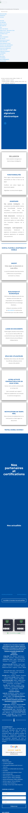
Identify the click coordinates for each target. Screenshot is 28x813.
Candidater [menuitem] (3, 57)
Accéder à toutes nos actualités (14, 600)
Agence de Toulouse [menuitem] (5, 32)
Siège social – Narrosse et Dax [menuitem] (7, 30)
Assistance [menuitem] (2, 15)
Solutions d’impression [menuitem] (5, 46)
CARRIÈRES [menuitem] (3, 53)
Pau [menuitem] (1, 27)
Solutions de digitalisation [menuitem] (6, 45)
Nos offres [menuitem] (2, 56)
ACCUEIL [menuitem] (2, 20)
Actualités (5, 770)
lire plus (3, 548)
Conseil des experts (6, 573)
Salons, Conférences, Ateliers (8, 535)
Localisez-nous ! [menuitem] (4, 33)
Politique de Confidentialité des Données (13, 768)
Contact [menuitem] (2, 17)
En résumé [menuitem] (2, 38)
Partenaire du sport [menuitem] (5, 40)
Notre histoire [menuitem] (3, 24)
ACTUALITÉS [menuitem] (3, 61)
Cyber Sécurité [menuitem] (3, 49)
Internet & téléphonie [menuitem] (5, 48)
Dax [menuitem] (1, 35)
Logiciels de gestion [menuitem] (5, 51)
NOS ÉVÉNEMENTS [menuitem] (4, 59)
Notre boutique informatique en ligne (12, 772)
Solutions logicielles (17, 558)
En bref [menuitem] (2, 54)
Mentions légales (7, 761)
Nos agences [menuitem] (3, 25)
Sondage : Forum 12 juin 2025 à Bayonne (13, 784)
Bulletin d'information (6, 558)
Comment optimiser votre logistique (11, 571)
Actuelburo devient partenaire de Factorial (13, 557)
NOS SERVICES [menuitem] (3, 41)
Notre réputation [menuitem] (4, 37)
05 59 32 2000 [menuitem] (3, 14)
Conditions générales (8, 763)
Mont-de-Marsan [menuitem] (4, 28)
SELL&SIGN (11, 310)
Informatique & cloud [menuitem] (5, 43)
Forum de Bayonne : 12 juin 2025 (10, 533)
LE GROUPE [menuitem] (3, 22)
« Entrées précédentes (7, 594)
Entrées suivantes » (22, 594)
